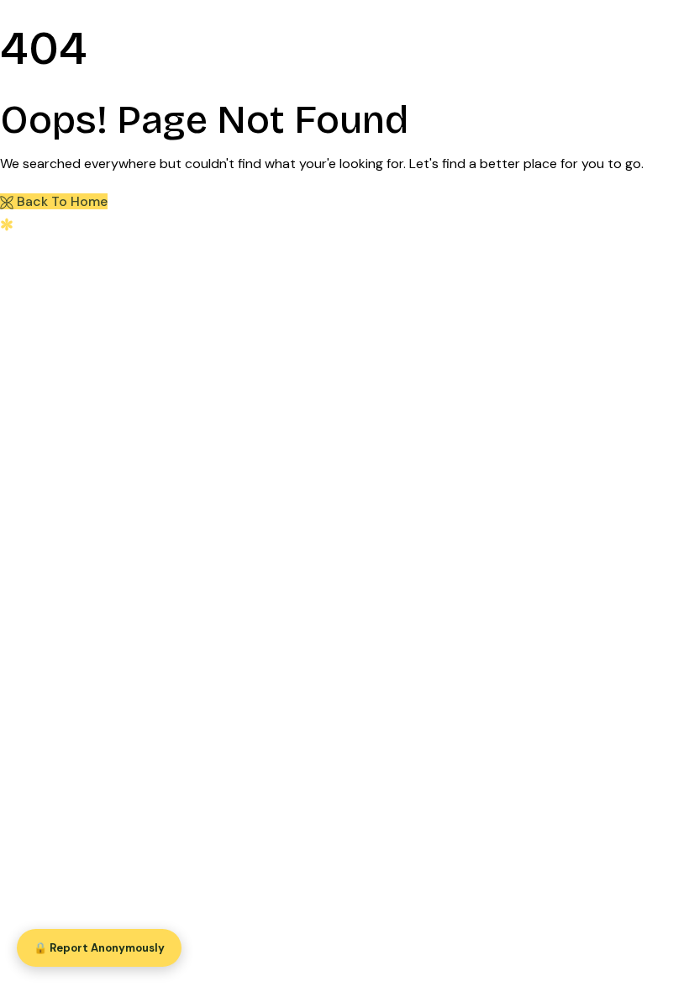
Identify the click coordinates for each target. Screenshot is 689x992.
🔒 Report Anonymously (99, 948)
